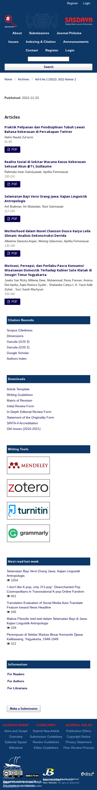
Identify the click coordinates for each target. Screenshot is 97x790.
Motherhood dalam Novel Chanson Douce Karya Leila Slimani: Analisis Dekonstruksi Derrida (47, 233)
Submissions (39, 33)
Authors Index (17, 358)
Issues (13, 41)
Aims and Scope (16, 731)
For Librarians (17, 688)
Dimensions (15, 336)
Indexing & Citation (41, 41)
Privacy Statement (79, 742)
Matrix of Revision (19, 400)
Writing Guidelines (20, 395)
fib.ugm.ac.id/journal (68, 782)
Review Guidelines (46, 742)
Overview (16, 736)
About (17, 33)
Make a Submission (23, 708)
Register (51, 50)
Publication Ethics (78, 731)
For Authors (15, 681)
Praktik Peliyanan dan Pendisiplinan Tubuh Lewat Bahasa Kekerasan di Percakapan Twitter (45, 129)
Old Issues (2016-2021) (24, 429)
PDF (14, 149)
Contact (32, 50)
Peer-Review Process (78, 747)
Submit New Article (46, 731)
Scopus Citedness (19, 330)
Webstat (9, 777)
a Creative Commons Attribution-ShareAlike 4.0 (19, 786)
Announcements (76, 41)
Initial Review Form (20, 406)
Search (48, 67)
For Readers (15, 674)
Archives (23, 79)
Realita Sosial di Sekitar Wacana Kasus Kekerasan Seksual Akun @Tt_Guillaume (45, 164)
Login (69, 50)
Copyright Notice (78, 736)
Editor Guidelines (46, 747)
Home (8, 79)
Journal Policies (69, 33)
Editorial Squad (16, 742)
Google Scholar (18, 353)
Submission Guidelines (46, 736)
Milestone (16, 747)
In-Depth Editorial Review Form (29, 412)
